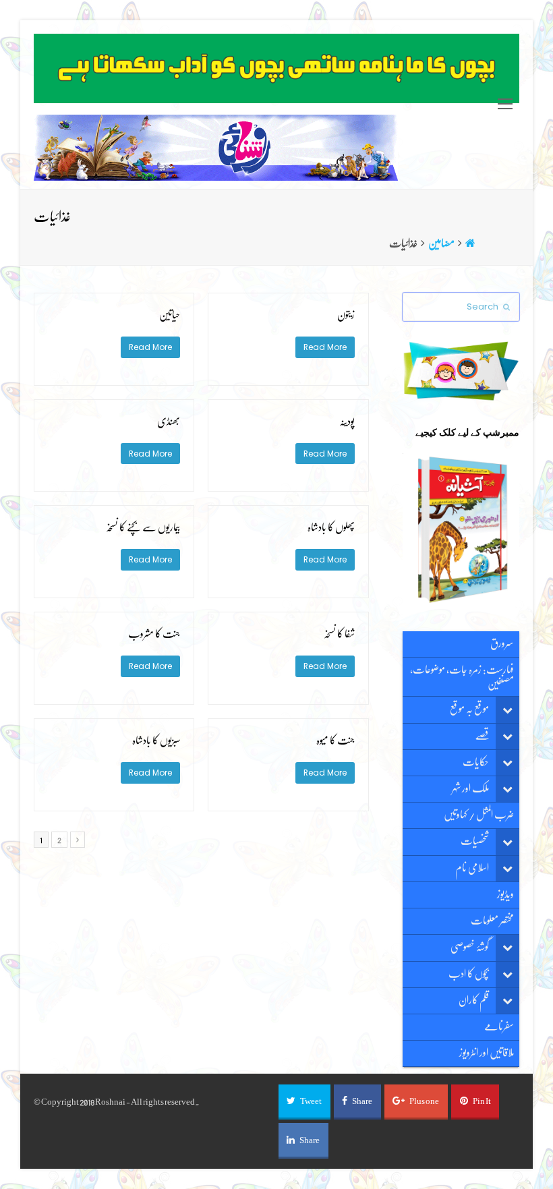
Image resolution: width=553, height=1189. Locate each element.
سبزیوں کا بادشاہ (156, 740)
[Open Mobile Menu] (505, 104)
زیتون (346, 315)
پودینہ (347, 421)
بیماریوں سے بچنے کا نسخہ (143, 527)
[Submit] (506, 307)
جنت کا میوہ (335, 740)
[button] (304, 1102)
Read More (325, 347)
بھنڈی (168, 421)
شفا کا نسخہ (339, 634)
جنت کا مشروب (154, 634)
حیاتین (169, 315)
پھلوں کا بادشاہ (331, 527)
